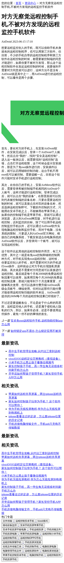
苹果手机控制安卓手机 (14, 555)
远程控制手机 (10, 538)
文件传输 (7, 521)
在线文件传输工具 (12, 546)
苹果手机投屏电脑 (29, 533)
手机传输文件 (54, 529)
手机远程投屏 (36, 529)
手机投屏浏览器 (33, 542)
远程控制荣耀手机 (12, 542)
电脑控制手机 (36, 555)
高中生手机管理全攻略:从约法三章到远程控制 (30, 453)
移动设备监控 (10, 525)
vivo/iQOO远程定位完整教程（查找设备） (35, 358)
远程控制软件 (54, 555)
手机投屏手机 (10, 559)
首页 (18, 3)
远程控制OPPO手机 (30, 538)
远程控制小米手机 (51, 533)
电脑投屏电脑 (49, 546)
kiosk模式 (43, 521)
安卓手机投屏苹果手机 (31, 525)
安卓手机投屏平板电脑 (14, 529)
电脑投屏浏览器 (50, 550)
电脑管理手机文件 (12, 550)
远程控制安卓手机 (25, 521)
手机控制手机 (32, 546)
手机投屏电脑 (10, 533)
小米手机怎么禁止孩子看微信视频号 (31, 362)
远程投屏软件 (32, 550)
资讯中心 (30, 3)
